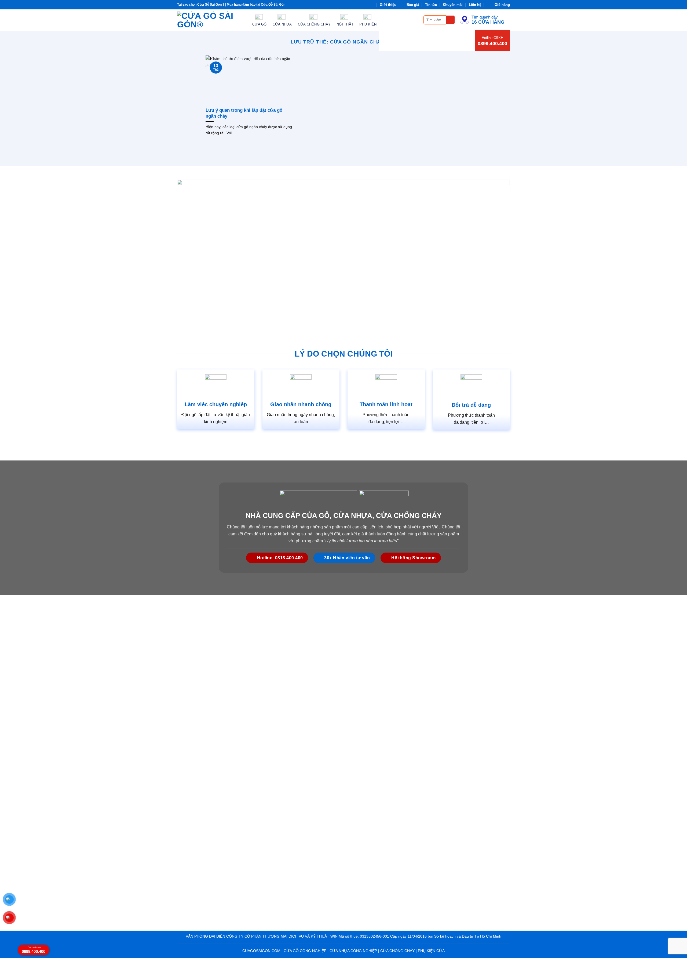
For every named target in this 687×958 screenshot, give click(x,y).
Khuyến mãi (453, 5)
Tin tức (431, 5)
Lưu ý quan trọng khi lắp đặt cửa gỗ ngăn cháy (244, 113)
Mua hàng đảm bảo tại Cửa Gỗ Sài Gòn (256, 4)
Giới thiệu (388, 5)
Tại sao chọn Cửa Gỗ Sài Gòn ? (200, 4)
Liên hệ (475, 5)
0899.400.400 (492, 43)
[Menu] (416, 19)
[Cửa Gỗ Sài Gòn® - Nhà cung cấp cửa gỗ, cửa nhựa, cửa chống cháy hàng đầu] (210, 20)
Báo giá (413, 5)
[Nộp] (450, 20)
